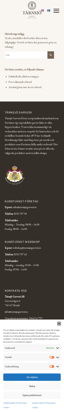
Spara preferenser (32, 395)
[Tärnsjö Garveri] (32, 10)
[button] (59, 323)
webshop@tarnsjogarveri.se (27, 248)
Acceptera (32, 377)
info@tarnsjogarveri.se (16, 311)
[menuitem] (54, 10)
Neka (32, 386)
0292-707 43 (20, 254)
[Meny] (54, 10)
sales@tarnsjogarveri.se (25, 207)
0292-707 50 (20, 213)
